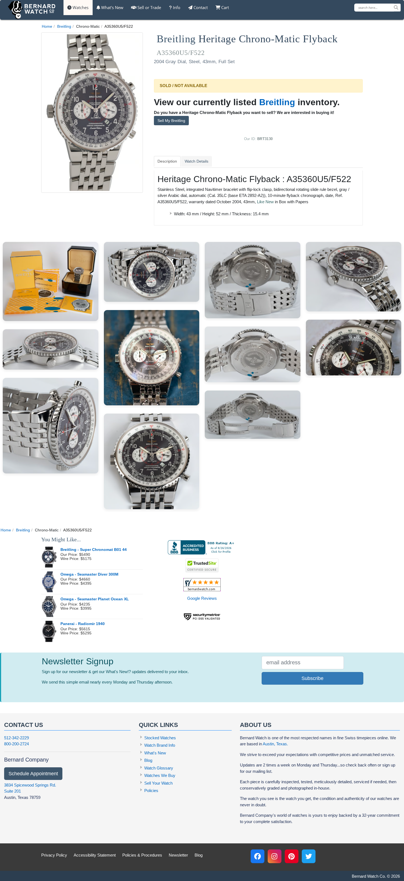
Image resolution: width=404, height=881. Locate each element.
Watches (79, 7)
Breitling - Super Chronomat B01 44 (93, 550)
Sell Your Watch (158, 783)
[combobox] (377, 8)
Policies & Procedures (142, 855)
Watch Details (196, 161)
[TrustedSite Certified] (202, 565)
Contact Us (23, 724)
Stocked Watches (160, 737)
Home (47, 26)
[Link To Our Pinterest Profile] (291, 856)
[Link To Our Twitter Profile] (309, 856)
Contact (200, 7)
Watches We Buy (159, 775)
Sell (148, 7)
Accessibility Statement (95, 855)
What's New (111, 7)
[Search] (397, 8)
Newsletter (178, 855)
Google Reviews (202, 598)
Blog (148, 760)
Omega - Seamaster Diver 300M (89, 574)
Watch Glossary (158, 768)
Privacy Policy (54, 855)
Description (167, 161)
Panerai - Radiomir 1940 (82, 624)
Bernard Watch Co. (369, 876)
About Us (256, 724)
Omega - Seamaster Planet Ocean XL (94, 599)
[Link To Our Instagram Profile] (274, 856)
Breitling (64, 26)
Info (176, 7)
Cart (224, 7)
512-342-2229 (16, 737)
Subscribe (312, 678)
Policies (151, 790)
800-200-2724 (16, 743)
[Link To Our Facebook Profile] (257, 856)
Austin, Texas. (275, 743)
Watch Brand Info (159, 745)
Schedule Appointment (33, 773)
